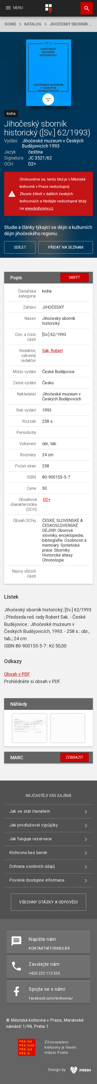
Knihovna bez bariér (28, 852)
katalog (32, 24)
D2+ (46, 499)
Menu (14, 8)
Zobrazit (74, 757)
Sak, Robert (52, 350)
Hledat (85, 8)
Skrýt (74, 277)
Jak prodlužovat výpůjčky (33, 825)
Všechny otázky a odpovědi (48, 902)
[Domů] (48, 8)
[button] (48, 73)
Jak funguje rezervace (30, 838)
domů (10, 24)
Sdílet (20, 247)
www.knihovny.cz (39, 208)
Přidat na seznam (65, 247)
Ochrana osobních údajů (32, 866)
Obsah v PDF (17, 674)
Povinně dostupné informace (36, 880)
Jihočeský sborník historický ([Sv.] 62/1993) (71, 24)
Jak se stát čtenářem (29, 811)
